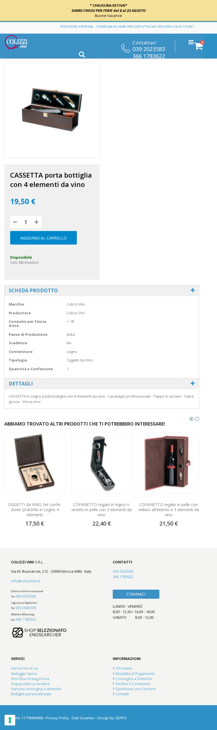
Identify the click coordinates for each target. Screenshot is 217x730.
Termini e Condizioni (132, 683)
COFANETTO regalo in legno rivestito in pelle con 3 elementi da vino (101, 509)
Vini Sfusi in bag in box (30, 678)
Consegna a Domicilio (133, 678)
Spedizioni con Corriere (135, 688)
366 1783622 (149, 55)
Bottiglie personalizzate (31, 693)
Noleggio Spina (24, 673)
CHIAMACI (136, 594)
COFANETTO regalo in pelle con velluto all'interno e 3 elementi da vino (168, 509)
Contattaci (143, 26)
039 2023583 (149, 48)
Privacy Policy (57, 717)
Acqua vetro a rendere (30, 683)
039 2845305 (26, 607)
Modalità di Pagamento (135, 673)
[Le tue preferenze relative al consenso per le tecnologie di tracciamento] (10, 720)
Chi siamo (123, 668)
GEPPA (121, 717)
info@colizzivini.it (25, 580)
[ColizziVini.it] (20, 42)
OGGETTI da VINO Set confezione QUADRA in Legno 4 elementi (35, 509)
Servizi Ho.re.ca (24, 668)
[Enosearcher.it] (39, 640)
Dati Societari (83, 717)
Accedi (158, 26)
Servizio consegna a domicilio (36, 688)
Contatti (122, 693)
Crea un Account (179, 26)
